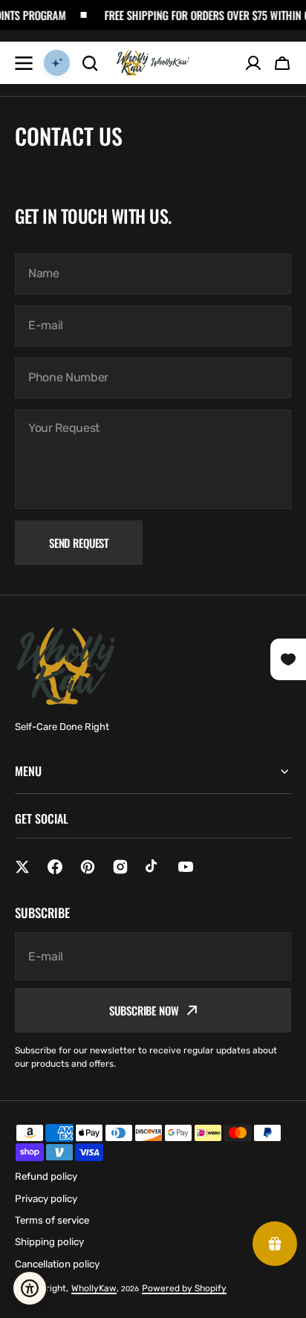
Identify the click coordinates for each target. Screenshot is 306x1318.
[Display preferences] (30, 1288)
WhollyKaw (94, 1288)
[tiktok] (153, 866)
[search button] (90, 63)
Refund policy (46, 1176)
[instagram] (120, 866)
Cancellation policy (57, 1264)
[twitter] (22, 866)
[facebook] (55, 866)
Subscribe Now (143, 1010)
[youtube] (185, 866)
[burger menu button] (24, 63)
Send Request (78, 542)
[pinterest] (87, 866)
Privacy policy (46, 1198)
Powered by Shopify (184, 1288)
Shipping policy (49, 1241)
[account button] (253, 63)
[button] (282, 63)
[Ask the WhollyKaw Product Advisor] (57, 63)
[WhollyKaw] (153, 63)
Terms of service (52, 1220)
